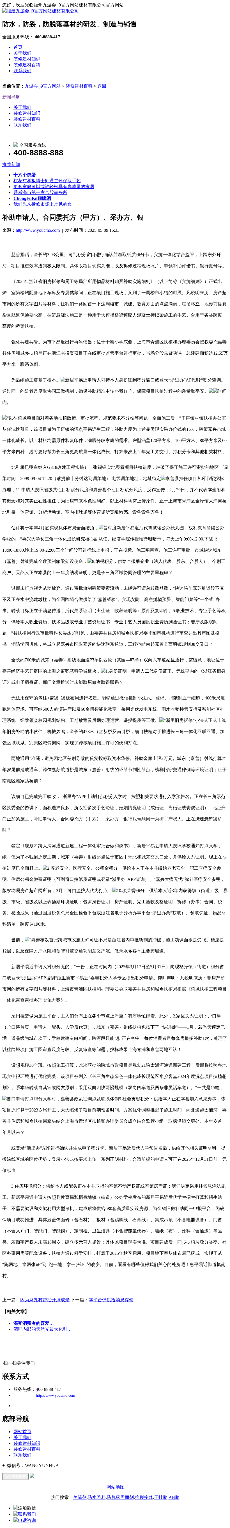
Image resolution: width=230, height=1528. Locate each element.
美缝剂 (80, 1497)
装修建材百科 (26, 64)
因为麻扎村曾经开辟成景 (45, 1299)
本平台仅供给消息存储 (111, 1299)
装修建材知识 (26, 59)
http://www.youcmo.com (38, 230)
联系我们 (22, 70)
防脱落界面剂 (120, 1497)
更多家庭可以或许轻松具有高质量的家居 (53, 186)
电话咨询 (27, 1520)
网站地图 (116, 1487)
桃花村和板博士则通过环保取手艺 (47, 180)
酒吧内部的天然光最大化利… (42, 1329)
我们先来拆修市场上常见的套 (42, 204)
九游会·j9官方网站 (43, 86)
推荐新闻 (11, 164)
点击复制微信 (15, 1476)
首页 (17, 47)
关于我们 (22, 53)
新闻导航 (11, 97)
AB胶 (174, 1497)
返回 (101, 86)
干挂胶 (160, 1497)
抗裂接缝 (144, 1497)
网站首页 (22, 1431)
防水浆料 (97, 1497)
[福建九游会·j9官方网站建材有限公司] (40, 10)
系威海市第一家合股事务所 (40, 192)
